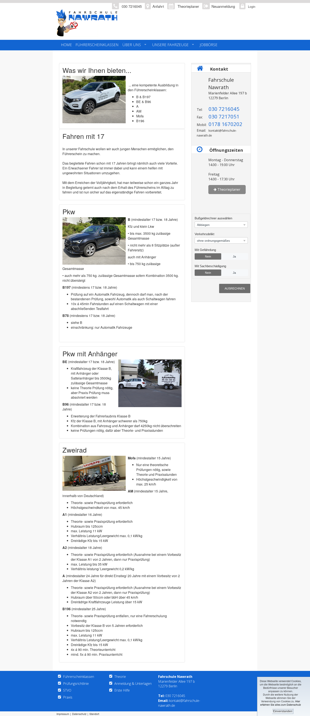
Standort (94, 714)
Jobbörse (208, 44)
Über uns (131, 44)
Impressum (63, 714)
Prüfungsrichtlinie (76, 683)
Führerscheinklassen (97, 44)
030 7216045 (175, 695)
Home (66, 44)
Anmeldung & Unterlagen (133, 683)
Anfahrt (158, 6)
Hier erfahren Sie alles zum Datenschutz (280, 702)
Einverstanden (282, 711)
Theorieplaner (188, 6)
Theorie (120, 676)
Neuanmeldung (223, 6)
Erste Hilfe (122, 690)
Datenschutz (79, 714)
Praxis (67, 697)
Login (250, 6)
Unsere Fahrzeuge (170, 44)
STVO (67, 690)
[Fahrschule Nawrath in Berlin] (112, 23)
